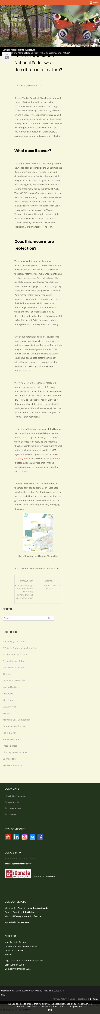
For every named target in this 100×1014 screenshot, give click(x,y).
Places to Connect (12, 739)
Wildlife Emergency (17, 796)
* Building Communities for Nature (20, 648)
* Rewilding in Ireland (13, 667)
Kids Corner (8, 700)
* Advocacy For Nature (14, 641)
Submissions (9, 758)
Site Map (82, 999)
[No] (96, 1007)
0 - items (12, 814)
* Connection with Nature (15, 654)
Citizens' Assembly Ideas (15, 680)
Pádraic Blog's (9, 732)
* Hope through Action (14, 661)
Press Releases (10, 745)
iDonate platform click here (18, 863)
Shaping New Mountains (15, 752)
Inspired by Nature (12, 687)
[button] (96, 2)
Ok (50, 1010)
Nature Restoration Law (14, 726)
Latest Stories (9, 706)
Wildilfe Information (13, 765)
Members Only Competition (16, 719)
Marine (6, 713)
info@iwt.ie (29, 912)
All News (7, 674)
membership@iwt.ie (38, 908)
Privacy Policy (60, 999)
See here (25, 922)
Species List (14, 802)
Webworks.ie (50, 876)
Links (72, 999)
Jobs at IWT (8, 693)
